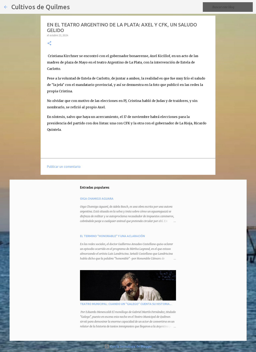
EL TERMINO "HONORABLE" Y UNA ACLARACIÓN (112, 236)
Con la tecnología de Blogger (130, 346)
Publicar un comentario (64, 166)
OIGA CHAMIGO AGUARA (96, 198)
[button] (49, 43)
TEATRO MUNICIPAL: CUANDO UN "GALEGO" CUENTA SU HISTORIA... (125, 304)
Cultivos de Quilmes (40, 6)
